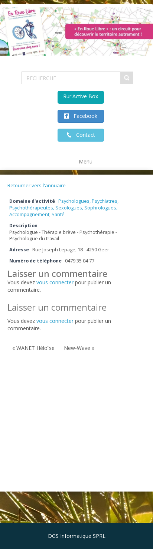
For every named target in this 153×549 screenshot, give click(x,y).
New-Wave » (79, 347)
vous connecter (55, 282)
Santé (58, 214)
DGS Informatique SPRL (76, 535)
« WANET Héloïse (33, 347)
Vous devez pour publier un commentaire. (59, 324)
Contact (83, 134)
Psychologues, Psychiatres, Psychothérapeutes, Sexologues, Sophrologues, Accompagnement (63, 208)
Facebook (83, 115)
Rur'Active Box (80, 96)
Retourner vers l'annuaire (36, 185)
